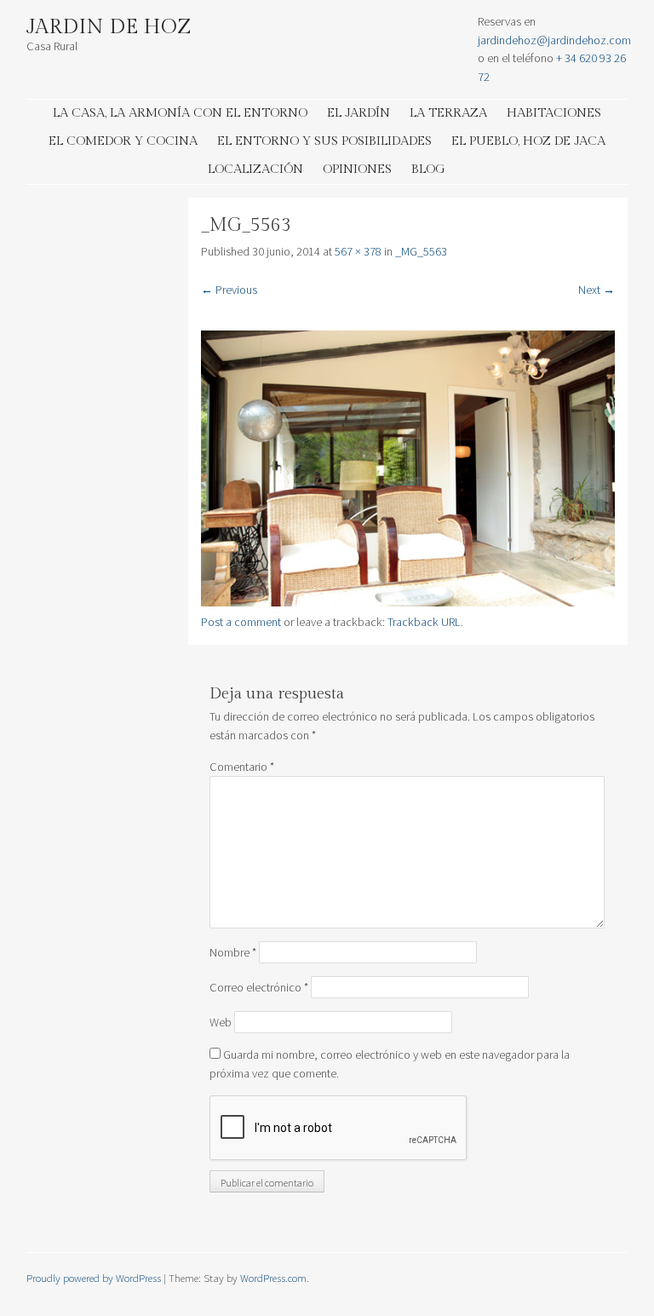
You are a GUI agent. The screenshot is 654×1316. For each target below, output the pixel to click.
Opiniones (357, 169)
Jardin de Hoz (109, 27)
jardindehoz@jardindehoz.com (554, 40)
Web (220, 1022)
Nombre (232, 952)
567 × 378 (358, 251)
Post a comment (241, 621)
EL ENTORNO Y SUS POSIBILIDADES (324, 141)
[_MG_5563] (408, 602)
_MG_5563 (421, 251)
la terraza (448, 113)
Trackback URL (424, 621)
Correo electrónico (258, 987)
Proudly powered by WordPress (93, 1277)
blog (428, 169)
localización (255, 169)
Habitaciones (554, 113)
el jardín (358, 113)
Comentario (241, 766)
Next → (596, 289)
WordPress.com (273, 1277)
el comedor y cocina (123, 141)
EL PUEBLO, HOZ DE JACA (528, 141)
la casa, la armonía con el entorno (180, 113)
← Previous (229, 289)
